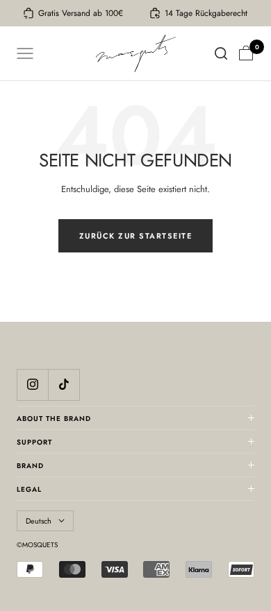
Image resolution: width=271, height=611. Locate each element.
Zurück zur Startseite (135, 235)
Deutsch (38, 520)
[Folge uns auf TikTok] (63, 384)
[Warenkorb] (246, 53)
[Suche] (221, 53)
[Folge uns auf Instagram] (32, 384)
